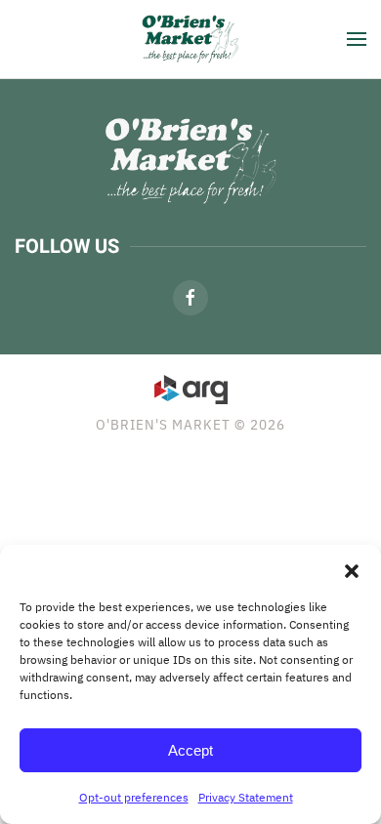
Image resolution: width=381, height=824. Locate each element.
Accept (190, 750)
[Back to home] (190, 39)
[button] (351, 569)
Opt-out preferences (134, 797)
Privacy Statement (245, 797)
